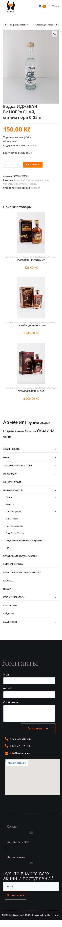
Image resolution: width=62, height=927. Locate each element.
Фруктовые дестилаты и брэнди (20, 183)
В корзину (32, 164)
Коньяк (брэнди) (30, 257)
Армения (35, 187)
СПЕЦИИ (7, 589)
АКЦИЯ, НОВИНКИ (11, 449)
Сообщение (11, 702)
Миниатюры (42, 180)
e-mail (7, 688)
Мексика (20, 431)
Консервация (10, 473)
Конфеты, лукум (12, 482)
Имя (6, 674)
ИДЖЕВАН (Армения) (47, 257)
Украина (45, 430)
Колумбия (9, 431)
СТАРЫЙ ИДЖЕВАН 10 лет (31, 325)
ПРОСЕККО (8, 580)
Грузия (32, 422)
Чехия (7, 437)
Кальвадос (11, 504)
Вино (6, 457)
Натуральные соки (13, 564)
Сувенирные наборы (13, 597)
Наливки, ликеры (14, 526)
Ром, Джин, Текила (15, 533)
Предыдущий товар (18, 24)
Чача (8, 547)
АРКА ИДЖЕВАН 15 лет (31, 390)
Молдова (30, 431)
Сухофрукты (10, 605)
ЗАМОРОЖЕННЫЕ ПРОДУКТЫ (17, 465)
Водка (9, 497)
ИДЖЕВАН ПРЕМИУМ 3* (31, 259)
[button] (31, 832)
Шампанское (10, 622)
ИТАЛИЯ (45, 423)
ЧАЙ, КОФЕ (8, 613)
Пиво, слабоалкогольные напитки (22, 572)
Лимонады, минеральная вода (20, 555)
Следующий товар (44, 24)
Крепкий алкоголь (25, 180)
